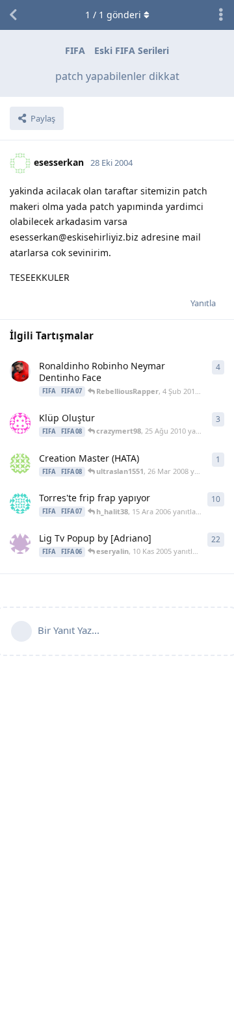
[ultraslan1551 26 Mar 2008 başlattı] (20, 463)
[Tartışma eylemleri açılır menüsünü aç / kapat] (221, 15)
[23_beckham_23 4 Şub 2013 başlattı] (20, 371)
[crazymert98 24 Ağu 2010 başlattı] (20, 423)
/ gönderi (113, 14)
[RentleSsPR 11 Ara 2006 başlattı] (20, 503)
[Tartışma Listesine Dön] (13, 15)
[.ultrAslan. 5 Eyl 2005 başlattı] (20, 543)
